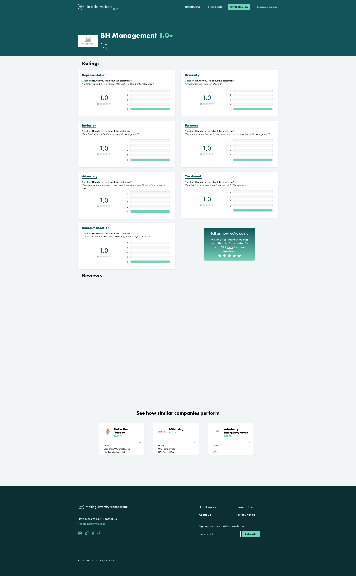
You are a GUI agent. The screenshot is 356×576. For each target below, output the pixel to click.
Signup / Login (267, 6)
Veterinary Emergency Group (236, 433)
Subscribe (251, 534)
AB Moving (176, 431)
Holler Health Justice (123, 433)
